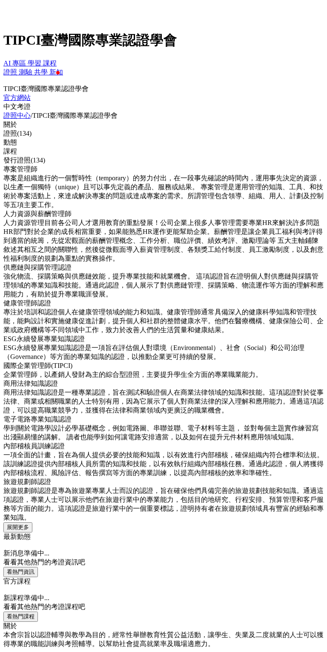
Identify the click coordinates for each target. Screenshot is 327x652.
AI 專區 (15, 63)
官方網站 (17, 97)
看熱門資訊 (20, 572)
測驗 (26, 72)
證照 (11, 72)
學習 (35, 63)
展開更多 (18, 527)
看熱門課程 (20, 616)
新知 (56, 72)
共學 (41, 72)
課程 (50, 63)
